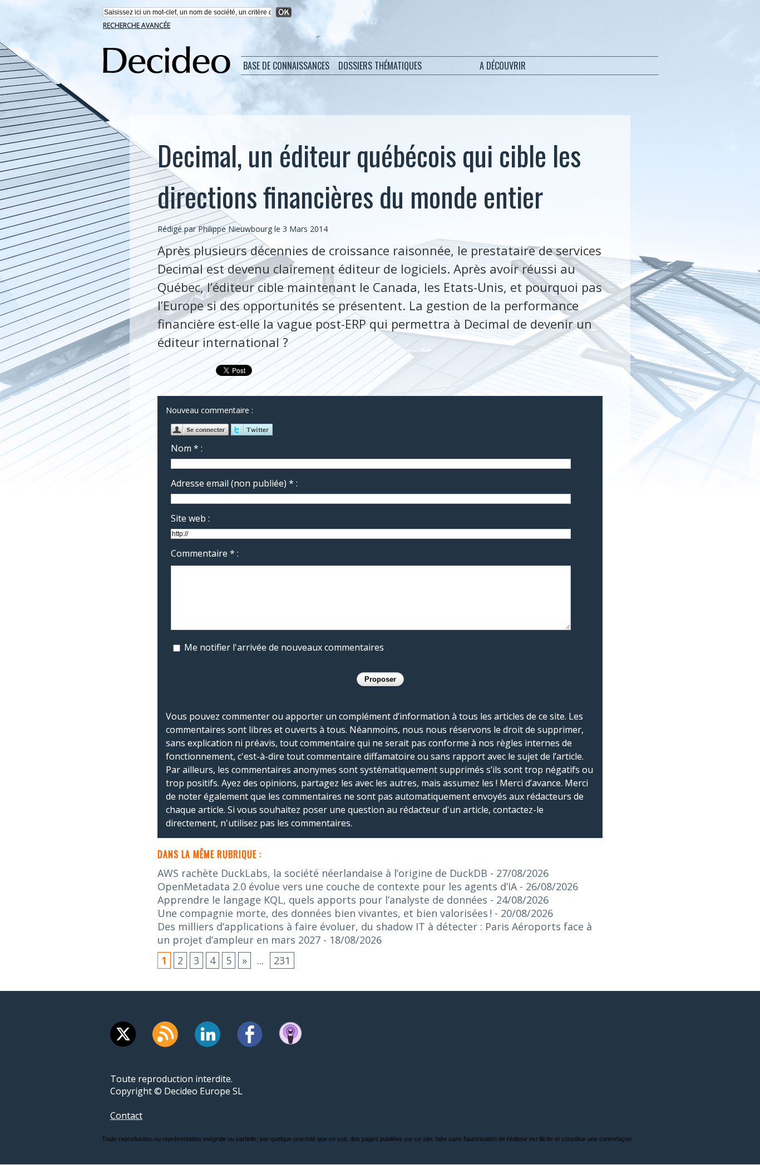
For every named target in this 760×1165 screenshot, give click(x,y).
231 (282, 960)
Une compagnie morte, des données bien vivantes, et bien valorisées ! (324, 913)
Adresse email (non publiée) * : (234, 483)
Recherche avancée (136, 25)
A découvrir (503, 65)
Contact (126, 1115)
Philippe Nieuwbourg (235, 229)
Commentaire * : (205, 553)
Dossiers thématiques (380, 65)
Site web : (190, 518)
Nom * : (187, 448)
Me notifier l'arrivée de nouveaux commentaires (284, 647)
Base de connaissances (286, 65)
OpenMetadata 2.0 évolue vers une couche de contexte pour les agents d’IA (337, 886)
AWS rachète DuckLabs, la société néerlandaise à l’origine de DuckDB (322, 873)
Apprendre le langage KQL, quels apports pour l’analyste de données (322, 899)
